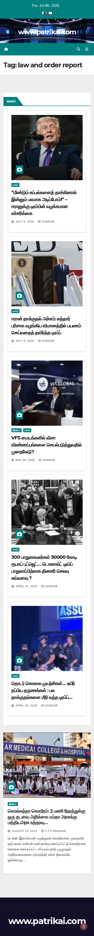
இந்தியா (16, 430)
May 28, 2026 (26, 460)
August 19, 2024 (25, 831)
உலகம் (15, 185)
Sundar (48, 221)
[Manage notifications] (83, 926)
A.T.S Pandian (55, 831)
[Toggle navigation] (87, 49)
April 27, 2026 (27, 586)
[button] (78, 49)
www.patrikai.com (47, 32)
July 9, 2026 (25, 221)
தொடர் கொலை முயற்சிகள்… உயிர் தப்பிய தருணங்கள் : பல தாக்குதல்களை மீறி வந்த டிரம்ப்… (43, 690)
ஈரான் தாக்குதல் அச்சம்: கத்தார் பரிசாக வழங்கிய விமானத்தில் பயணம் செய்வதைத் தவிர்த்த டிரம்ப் (46, 326)
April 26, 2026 (27, 705)
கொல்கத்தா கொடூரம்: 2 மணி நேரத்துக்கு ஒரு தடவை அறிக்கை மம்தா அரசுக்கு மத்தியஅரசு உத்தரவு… (46, 816)
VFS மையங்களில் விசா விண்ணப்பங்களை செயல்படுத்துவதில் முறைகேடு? (46, 445)
